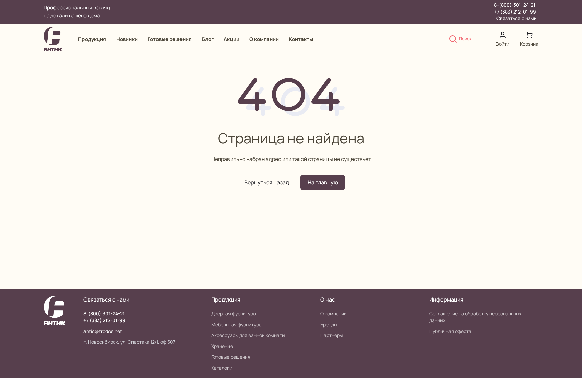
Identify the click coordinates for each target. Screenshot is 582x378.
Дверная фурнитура (233, 313)
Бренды (328, 324)
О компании (333, 313)
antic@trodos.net (102, 331)
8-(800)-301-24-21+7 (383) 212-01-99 (515, 8)
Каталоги (221, 367)
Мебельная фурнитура (236, 324)
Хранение (222, 346)
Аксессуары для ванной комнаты (248, 335)
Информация (446, 299)
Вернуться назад (266, 182)
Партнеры (331, 335)
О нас (327, 299)
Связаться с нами (516, 18)
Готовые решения (230, 357)
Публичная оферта (450, 331)
